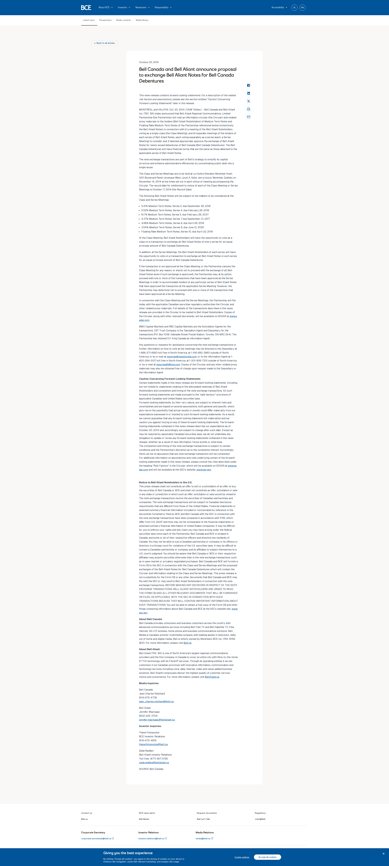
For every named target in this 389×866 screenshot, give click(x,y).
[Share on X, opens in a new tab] (249, 101)
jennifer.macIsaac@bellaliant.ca (157, 719)
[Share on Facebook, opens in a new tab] (249, 85)
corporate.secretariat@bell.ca (96, 838)
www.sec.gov (203, 469)
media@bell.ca (203, 838)
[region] (194, 857)
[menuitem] (106, 7)
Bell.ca (187, 642)
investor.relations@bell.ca (151, 838)
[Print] (249, 109)
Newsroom (141, 7)
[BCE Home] (86, 7)
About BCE (104, 7)
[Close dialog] (383, 853)
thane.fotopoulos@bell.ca (153, 744)
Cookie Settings (242, 857)
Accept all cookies (267, 857)
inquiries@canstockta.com (182, 356)
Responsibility (161, 7)
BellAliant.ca (212, 677)
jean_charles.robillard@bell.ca (156, 701)
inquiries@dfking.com (168, 364)
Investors (122, 7)
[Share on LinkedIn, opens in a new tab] (249, 93)
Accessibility (278, 7)
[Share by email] (249, 117)
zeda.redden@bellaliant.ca (154, 762)
